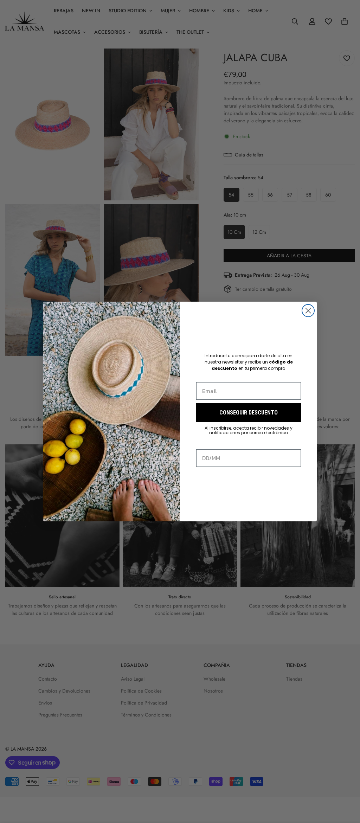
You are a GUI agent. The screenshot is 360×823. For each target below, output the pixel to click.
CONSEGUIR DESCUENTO (248, 412)
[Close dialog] (308, 310)
